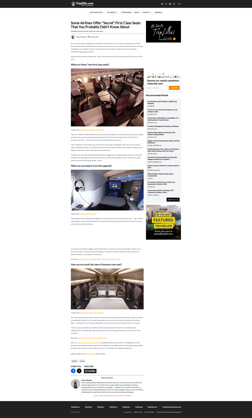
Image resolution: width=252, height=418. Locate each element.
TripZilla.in (100, 407)
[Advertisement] (107, 236)
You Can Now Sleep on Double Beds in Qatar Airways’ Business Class (98, 259)
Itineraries (126, 12)
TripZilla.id (88, 407)
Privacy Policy (149, 412)
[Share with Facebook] (73, 371)
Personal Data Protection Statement (169, 412)
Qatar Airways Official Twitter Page (92, 130)
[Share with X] (79, 371)
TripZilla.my (113, 407)
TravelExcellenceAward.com (171, 407)
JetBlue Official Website (88, 214)
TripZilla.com (75, 407)
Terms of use (138, 412)
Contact (146, 12)
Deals (136, 12)
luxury (82, 361)
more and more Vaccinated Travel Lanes (88, 343)
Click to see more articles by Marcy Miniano (112, 395)
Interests (111, 12)
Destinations (96, 12)
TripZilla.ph (126, 407)
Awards (158, 12)
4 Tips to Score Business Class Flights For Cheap (92, 338)
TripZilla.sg (138, 407)
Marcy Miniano (87, 380)
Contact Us (128, 412)
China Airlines (89, 354)
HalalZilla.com (152, 407)
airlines (74, 361)
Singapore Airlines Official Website (91, 313)
